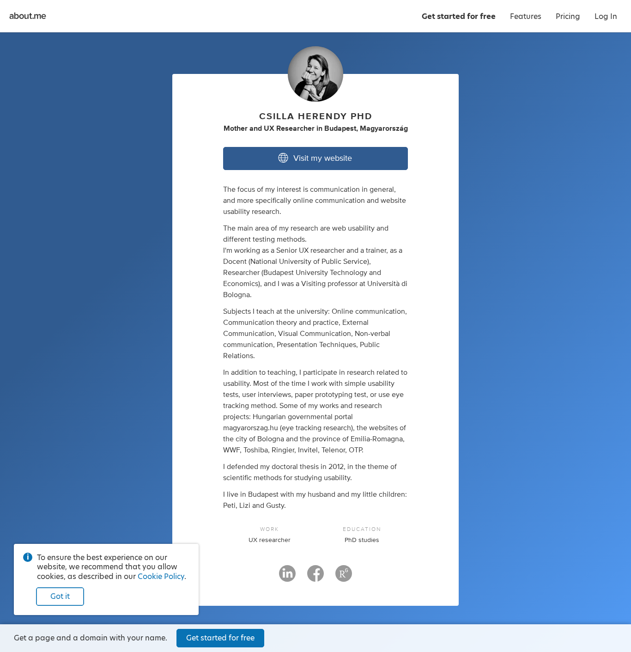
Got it (60, 596)
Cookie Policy (161, 576)
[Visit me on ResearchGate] (343, 578)
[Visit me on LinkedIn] (287, 578)
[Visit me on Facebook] (315, 578)
